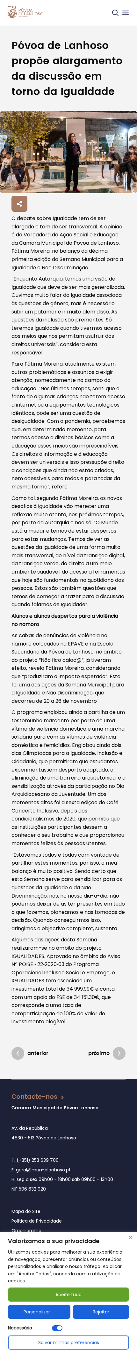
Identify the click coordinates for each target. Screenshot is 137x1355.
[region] (68, 1293)
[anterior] (17, 1053)
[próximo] (119, 1053)
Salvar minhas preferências (68, 1342)
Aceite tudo (68, 1294)
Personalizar (37, 1312)
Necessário (20, 1328)
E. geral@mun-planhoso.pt (41, 1170)
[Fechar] (130, 1237)
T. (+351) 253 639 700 (35, 1160)
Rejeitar (101, 1312)
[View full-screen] (68, 152)
